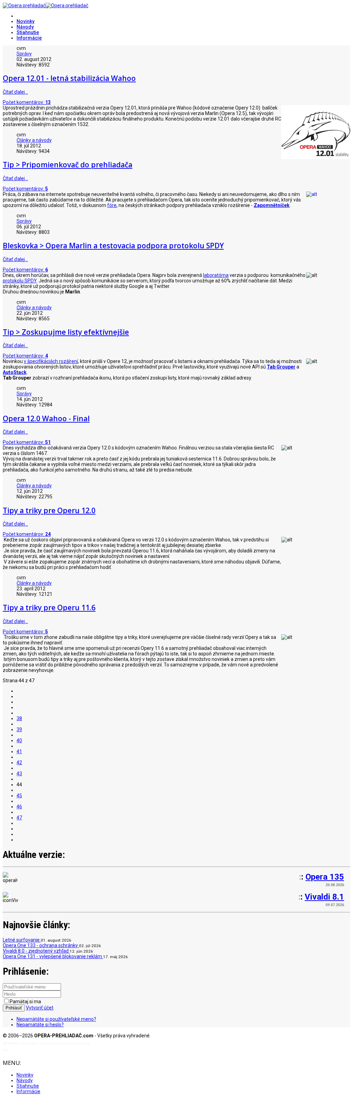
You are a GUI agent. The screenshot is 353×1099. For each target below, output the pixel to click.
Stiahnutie (28, 32)
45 (19, 795)
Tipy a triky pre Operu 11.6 (49, 607)
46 (19, 806)
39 (19, 729)
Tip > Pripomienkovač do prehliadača (67, 164)
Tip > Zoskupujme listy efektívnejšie (66, 332)
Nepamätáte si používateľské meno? (56, 1019)
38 (19, 718)
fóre (112, 205)
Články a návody (34, 140)
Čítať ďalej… (15, 92)
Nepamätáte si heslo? (40, 1024)
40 (19, 740)
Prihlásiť (14, 1007)
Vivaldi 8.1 (324, 897)
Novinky (25, 21)
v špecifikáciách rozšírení (51, 361)
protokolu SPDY (20, 280)
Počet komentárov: (27, 102)
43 (19, 773)
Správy (24, 53)
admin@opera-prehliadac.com (37, 1050)
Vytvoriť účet (39, 1007)
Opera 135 (324, 877)
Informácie (29, 38)
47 (19, 817)
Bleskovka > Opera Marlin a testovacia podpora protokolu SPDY (113, 245)
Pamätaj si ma (25, 1001)
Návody (25, 27)
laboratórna (216, 275)
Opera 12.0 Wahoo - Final (46, 418)
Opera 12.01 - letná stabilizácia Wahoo (69, 78)
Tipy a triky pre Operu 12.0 (49, 510)
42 (19, 762)
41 (19, 751)
